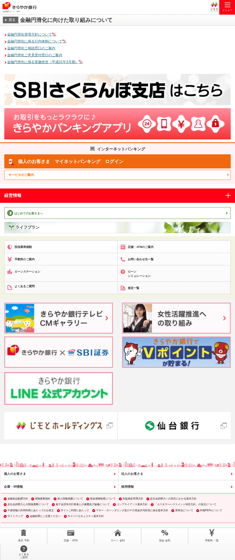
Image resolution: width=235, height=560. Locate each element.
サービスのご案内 (21, 174)
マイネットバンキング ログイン (71, 161)
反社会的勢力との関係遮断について (28, 504)
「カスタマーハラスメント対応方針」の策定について (185, 504)
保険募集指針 (42, 498)
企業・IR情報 (13, 486)
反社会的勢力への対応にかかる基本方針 (173, 498)
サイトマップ (15, 516)
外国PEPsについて (211, 510)
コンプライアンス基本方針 (132, 504)
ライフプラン (27, 227)
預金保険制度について (103, 498)
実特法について (184, 510)
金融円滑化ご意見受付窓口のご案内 (34, 55)
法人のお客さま (132, 473)
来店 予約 (23, 540)
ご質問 (24, 556)
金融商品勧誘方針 (17, 498)
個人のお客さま (15, 473)
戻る (12, 20)
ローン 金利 (118, 540)
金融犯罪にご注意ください (45, 516)
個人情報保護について (70, 498)
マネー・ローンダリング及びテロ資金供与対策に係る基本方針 (132, 510)
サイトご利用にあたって (75, 510)
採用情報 (127, 486)
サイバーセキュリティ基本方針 (86, 516)
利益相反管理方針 (133, 498)
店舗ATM (71, 540)
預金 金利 (164, 540)
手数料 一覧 (212, 540)
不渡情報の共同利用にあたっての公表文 (30, 510)
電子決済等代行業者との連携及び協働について (83, 504)
